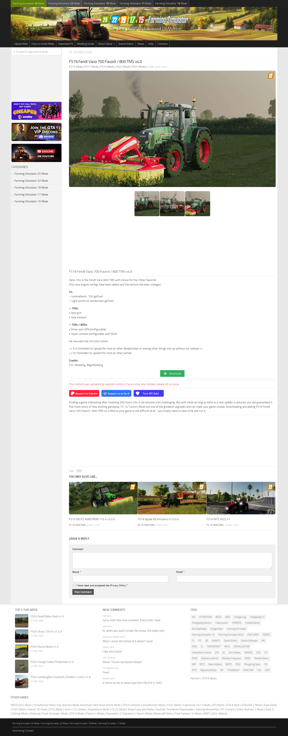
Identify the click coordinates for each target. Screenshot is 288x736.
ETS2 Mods (56, 709)
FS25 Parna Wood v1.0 (44, 646)
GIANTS (216, 640)
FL (193, 640)
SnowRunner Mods (153, 705)
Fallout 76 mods (37, 709)
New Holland (215, 664)
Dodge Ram (216, 628)
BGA (227, 617)
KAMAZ (248, 652)
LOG (258, 652)
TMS (79, 471)
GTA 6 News (209, 678)
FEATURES (253, 634)
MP (194, 664)
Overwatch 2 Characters (120, 713)
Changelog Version (202, 622)
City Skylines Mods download (74, 705)
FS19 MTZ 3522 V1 (218, 519)
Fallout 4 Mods (95, 713)
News (141, 43)
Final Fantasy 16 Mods (188, 713)
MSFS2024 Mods (21, 705)
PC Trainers (228, 709)
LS (266, 652)
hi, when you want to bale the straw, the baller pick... (134, 630)
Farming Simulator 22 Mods (31, 180)
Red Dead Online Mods (107, 705)
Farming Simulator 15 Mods (31, 201)
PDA (238, 664)
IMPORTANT (213, 646)
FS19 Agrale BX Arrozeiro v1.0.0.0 (158, 519)
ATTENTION (205, 617)
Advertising (18, 730)
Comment (77, 549)
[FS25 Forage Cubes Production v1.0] (21, 666)
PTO (194, 670)
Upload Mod (21, 43)
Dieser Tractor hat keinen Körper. (123, 662)
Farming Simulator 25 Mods (26, 723)
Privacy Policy (118, 585)
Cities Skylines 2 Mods (250, 709)
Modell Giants (261, 658)
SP (221, 670)
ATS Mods (218, 705)
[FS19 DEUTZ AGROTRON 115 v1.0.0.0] (103, 498)
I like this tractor (112, 651)
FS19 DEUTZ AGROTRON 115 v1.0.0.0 (92, 519)
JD (223, 652)
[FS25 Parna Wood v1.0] (21, 651)
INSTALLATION (241, 646)
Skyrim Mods (144, 713)
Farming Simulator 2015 (230, 634)
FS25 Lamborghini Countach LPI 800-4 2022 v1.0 (61, 677)
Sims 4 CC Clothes (75, 709)
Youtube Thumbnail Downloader (175, 709)
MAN (194, 658)
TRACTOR (248, 670)
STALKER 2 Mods (251, 705)
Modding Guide (85, 43)
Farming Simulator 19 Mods (31, 187)
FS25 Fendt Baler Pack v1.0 (47, 616)
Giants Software (249, 640)
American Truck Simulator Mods (49, 713)
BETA (218, 617)
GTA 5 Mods (77, 713)
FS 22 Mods (119, 709)
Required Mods (208, 670)
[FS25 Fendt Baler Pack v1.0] (21, 621)
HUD (194, 646)
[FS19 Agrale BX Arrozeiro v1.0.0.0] (172, 498)
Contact (30, 730)
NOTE (229, 664)
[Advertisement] (172, 244)
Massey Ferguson (231, 658)
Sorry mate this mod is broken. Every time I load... (132, 620)
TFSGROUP (233, 670)
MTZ (202, 664)
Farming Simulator (236, 628)
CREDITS (236, 622)
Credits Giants (252, 622)
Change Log (240, 617)
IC (202, 646)
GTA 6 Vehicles (131, 705)
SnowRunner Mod (44, 705)
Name (76, 572)
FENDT (266, 634)
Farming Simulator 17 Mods (31, 194)
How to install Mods (43, 43)
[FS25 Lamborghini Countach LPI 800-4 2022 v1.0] (21, 681)
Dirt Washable (199, 628)
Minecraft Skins (163, 713)
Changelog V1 (257, 617)
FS (199, 640)
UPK (267, 670)
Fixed (106, 672)
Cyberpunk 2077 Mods (196, 705)
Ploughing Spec (252, 664)
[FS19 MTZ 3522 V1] (241, 498)
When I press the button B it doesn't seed (127, 641)
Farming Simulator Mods (28, 3)
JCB (216, 652)
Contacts (163, 43)
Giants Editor (126, 43)
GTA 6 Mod (232, 705)
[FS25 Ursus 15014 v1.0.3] (21, 636)
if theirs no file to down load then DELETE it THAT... (133, 682)
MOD (247, 658)
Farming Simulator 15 (203, 634)
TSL (259, 670)
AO (193, 617)
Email (180, 572)
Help (150, 43)
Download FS (65, 43)
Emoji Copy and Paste (141, 709)
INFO (227, 646)
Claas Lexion (222, 622)
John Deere (234, 652)
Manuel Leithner (209, 658)
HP (263, 640)
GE (206, 640)
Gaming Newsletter (207, 709)
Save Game (270, 705)
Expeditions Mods (99, 709)
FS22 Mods (174, 705)
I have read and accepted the (102, 585)
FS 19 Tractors (80, 52)
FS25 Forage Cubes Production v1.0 (52, 662)
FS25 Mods (19, 709)
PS (265, 664)
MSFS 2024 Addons (215, 713)
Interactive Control (201, 652)
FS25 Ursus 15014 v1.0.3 (46, 631)
